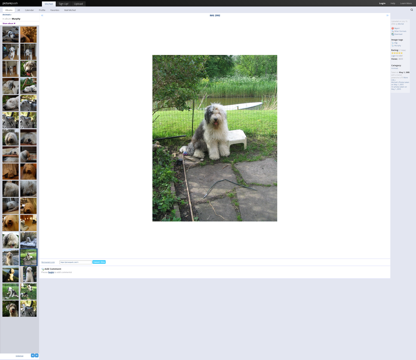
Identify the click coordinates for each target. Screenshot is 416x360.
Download (398, 34)
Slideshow (19, 355)
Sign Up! (63, 4)
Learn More (406, 3)
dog (395, 42)
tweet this (99, 261)
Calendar (29, 10)
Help (393, 3)
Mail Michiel (70, 10)
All (19, 10)
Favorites (55, 10)
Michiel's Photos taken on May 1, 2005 (400, 83)
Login (382, 3)
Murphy (397, 45)
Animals (7, 14)
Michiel (49, 4)
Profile (42, 10)
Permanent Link (48, 262)
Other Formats (400, 31)
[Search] (411, 9)
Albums (8, 10)
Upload (78, 4)
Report (397, 28)
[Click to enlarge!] (214, 138)
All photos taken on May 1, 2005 (399, 88)
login (51, 272)
